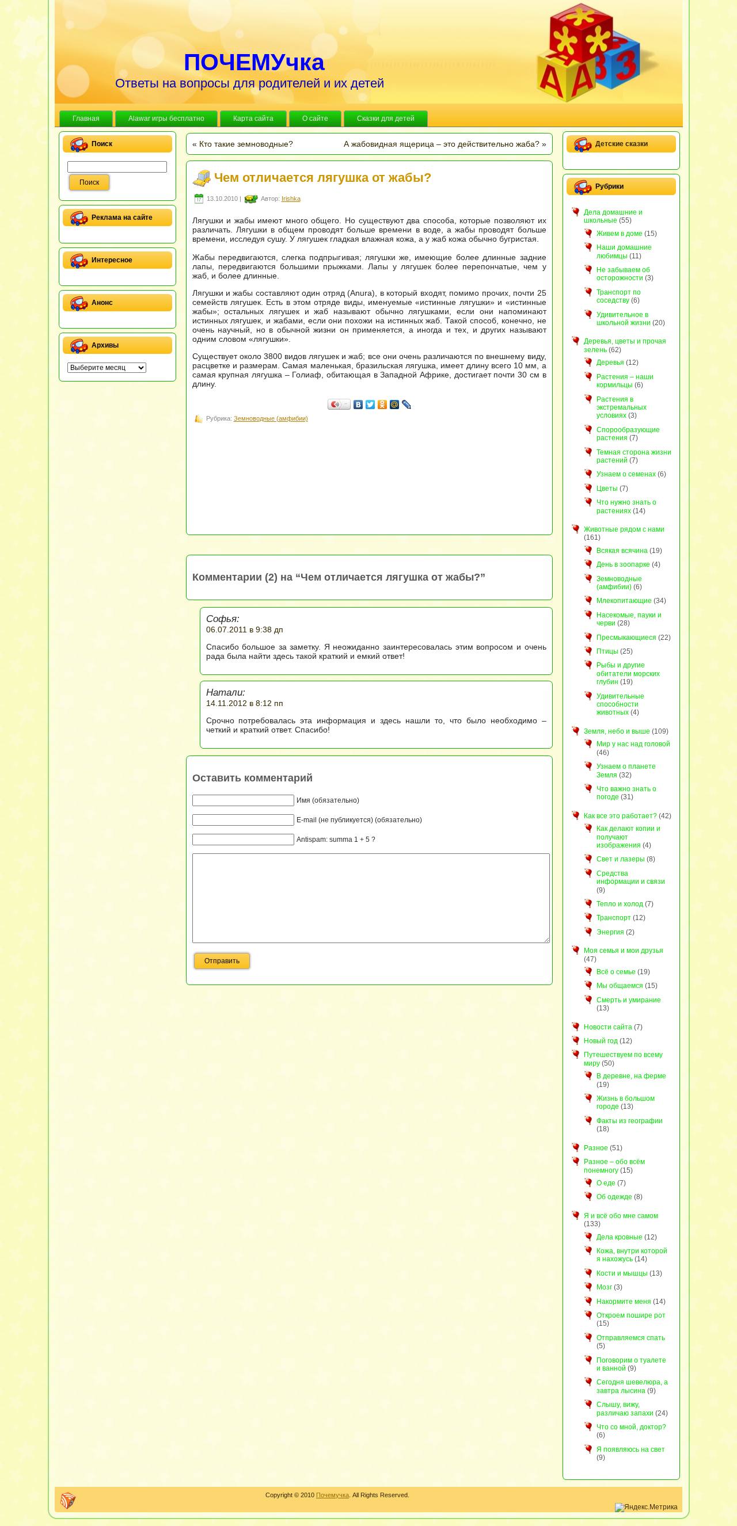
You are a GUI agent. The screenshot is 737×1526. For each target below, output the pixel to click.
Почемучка (332, 1494)
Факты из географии (630, 1121)
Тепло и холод (620, 904)
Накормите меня (624, 1302)
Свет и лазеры (621, 859)
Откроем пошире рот (631, 1315)
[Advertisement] (401, 451)
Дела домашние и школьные (613, 216)
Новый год (601, 1041)
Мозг (604, 1287)
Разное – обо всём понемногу (614, 1166)
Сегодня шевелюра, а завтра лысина (632, 1386)
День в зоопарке (623, 564)
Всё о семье (616, 972)
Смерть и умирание (629, 1000)
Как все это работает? (620, 816)
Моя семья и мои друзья (623, 951)
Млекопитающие (624, 601)
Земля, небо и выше (617, 731)
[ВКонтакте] (358, 404)
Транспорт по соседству (619, 296)
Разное (596, 1148)
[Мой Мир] (395, 404)
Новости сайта (608, 1027)
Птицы (607, 651)
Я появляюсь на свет (631, 1449)
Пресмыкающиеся (626, 638)
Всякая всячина (622, 551)
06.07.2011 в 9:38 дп (244, 629)
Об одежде (614, 1197)
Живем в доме (620, 234)
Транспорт (614, 918)
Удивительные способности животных (620, 704)
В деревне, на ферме (631, 1076)
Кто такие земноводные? (246, 143)
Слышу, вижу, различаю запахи (625, 1409)
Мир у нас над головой (633, 744)
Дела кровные (620, 1237)
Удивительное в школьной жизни (624, 319)
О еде (606, 1183)
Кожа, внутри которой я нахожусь (632, 1255)
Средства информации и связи (631, 877)
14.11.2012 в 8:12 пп (244, 703)
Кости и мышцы (622, 1273)
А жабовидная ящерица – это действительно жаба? (442, 143)
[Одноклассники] (383, 404)
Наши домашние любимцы (624, 251)
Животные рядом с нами (624, 529)
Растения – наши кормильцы (625, 381)
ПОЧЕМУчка (254, 62)
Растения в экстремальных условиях (622, 407)
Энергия (610, 932)
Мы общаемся (620, 986)
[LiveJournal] (407, 404)
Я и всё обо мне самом (621, 1216)
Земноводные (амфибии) (271, 418)
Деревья (610, 362)
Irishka (291, 198)
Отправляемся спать (631, 1338)
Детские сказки (621, 144)
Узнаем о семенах (626, 474)
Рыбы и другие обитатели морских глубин (628, 673)
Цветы (607, 488)
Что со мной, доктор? (631, 1427)
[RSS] (68, 1500)
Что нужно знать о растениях (626, 506)
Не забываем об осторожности (623, 274)
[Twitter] (370, 404)
